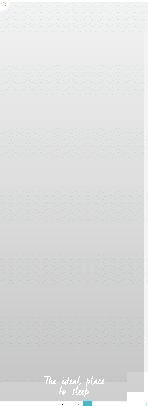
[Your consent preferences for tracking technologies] (146, 404)
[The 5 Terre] (6, 11)
